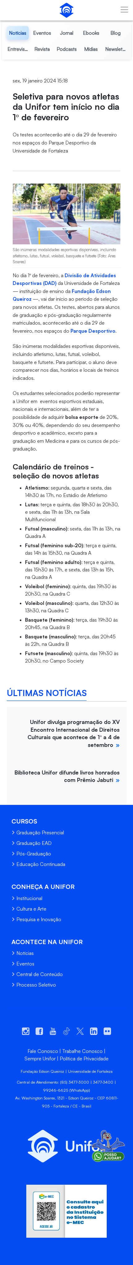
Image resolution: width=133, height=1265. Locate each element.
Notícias (25, 953)
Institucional (29, 898)
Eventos (25, 964)
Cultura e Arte (31, 909)
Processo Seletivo (36, 985)
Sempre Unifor (40, 1058)
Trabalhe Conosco (82, 1051)
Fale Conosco (43, 1051)
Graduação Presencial (40, 832)
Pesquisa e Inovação (38, 919)
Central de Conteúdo (39, 974)
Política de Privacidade (84, 1058)
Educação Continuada (40, 864)
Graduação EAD (34, 843)
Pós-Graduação (33, 853)
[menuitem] (18, 33)
